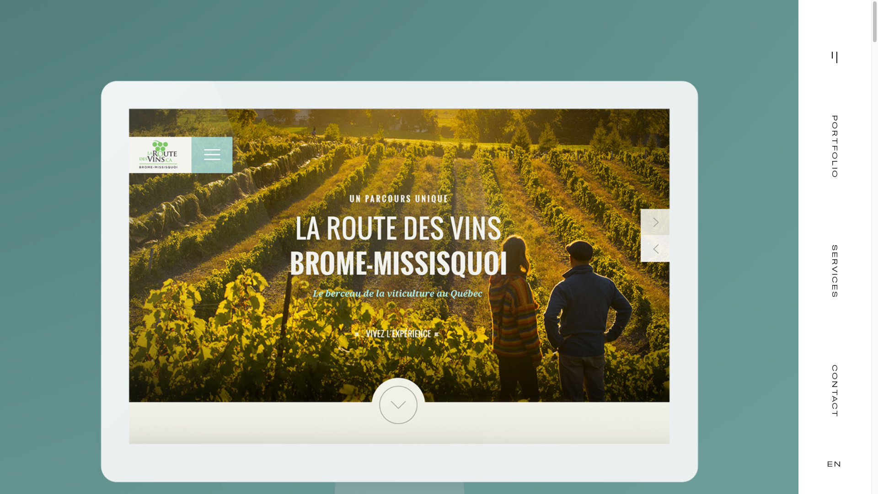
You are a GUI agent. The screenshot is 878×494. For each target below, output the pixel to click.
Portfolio (834, 146)
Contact (834, 391)
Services (834, 271)
